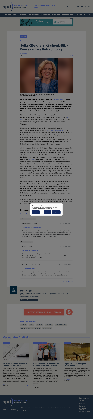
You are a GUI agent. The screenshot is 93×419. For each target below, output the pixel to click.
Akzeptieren (56, 212)
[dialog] (46, 209)
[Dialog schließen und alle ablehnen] (61, 205)
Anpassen (35, 212)
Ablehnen (47, 212)
